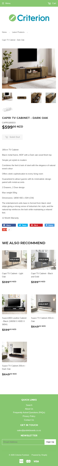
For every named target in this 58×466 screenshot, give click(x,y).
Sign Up (50, 442)
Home (4, 32)
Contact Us (29, 420)
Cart (54, 3)
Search (29, 405)
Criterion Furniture (22, 455)
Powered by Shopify (39, 455)
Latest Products (18, 32)
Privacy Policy (29, 416)
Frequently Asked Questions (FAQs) (29, 412)
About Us (29, 409)
